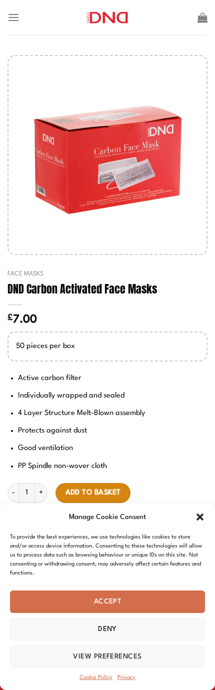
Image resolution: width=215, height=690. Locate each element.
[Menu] (14, 17)
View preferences (107, 656)
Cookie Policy (96, 677)
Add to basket (93, 492)
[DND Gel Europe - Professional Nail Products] (107, 18)
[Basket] (203, 17)
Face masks (26, 273)
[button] (200, 517)
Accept (108, 601)
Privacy (127, 677)
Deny (107, 629)
